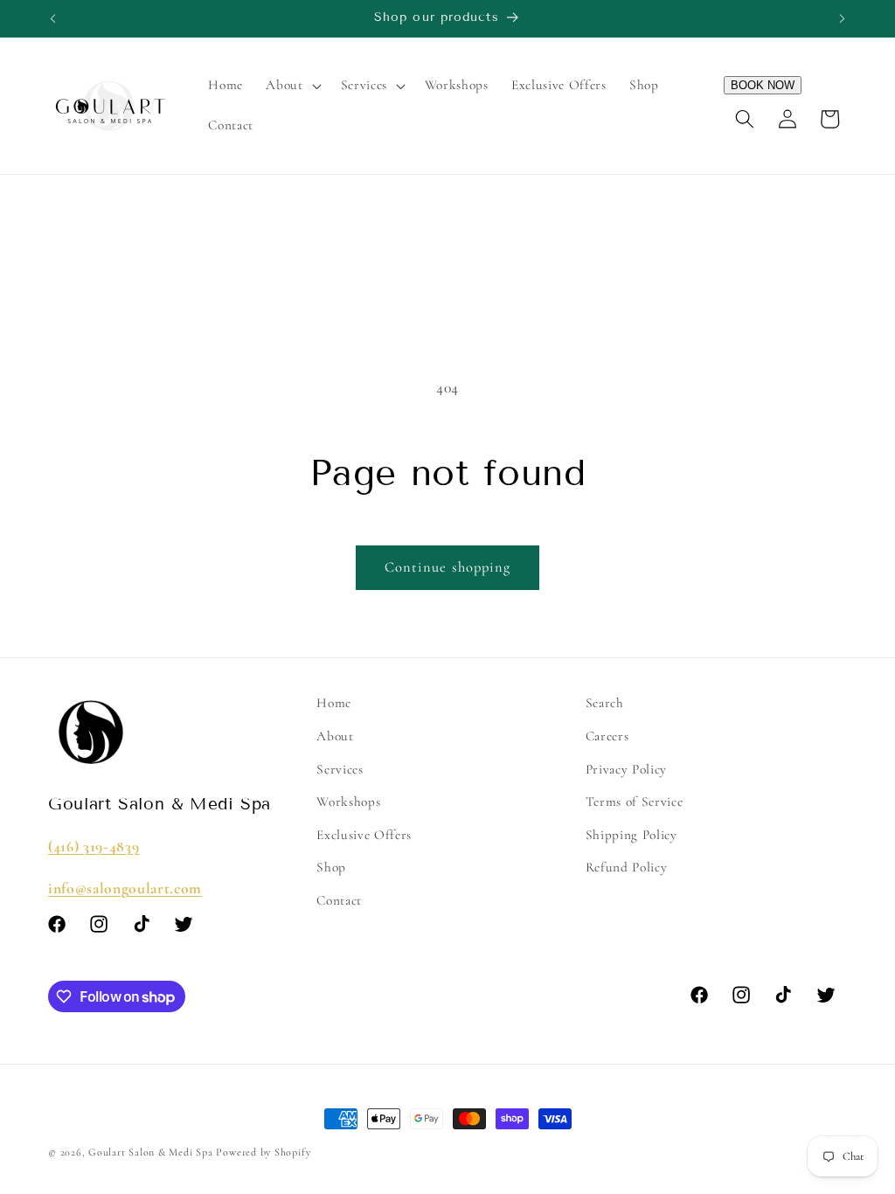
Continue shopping (448, 567)
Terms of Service (634, 801)
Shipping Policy (631, 835)
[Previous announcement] (53, 18)
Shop (331, 867)
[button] (291, 86)
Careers (607, 736)
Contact (339, 900)
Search (605, 703)
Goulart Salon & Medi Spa (150, 1152)
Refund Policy (627, 867)
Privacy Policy (626, 769)
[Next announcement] (842, 18)
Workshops (348, 801)
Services (339, 769)
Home (333, 703)
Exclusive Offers (364, 835)
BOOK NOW (762, 85)
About (334, 736)
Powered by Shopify (263, 1152)
